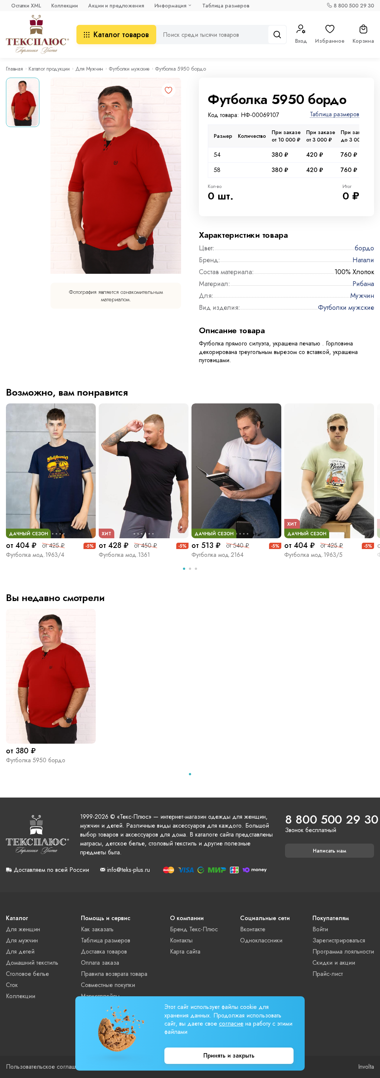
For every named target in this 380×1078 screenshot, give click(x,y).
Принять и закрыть (229, 1055)
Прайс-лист (327, 974)
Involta (366, 1067)
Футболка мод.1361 (124, 555)
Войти (320, 929)
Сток (12, 985)
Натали (363, 260)
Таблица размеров (225, 5)
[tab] (184, 569)
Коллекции (64, 5)
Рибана (363, 284)
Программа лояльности (343, 951)
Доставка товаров (104, 951)
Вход (301, 41)
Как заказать (97, 929)
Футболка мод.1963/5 (313, 555)
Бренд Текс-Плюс (194, 929)
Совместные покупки (108, 985)
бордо (364, 248)
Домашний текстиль (32, 962)
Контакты (181, 940)
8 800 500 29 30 (354, 6)
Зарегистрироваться (338, 940)
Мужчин (362, 296)
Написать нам (329, 850)
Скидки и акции (333, 962)
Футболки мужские (129, 68)
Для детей (20, 951)
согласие (231, 1023)
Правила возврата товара (114, 974)
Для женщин (23, 929)
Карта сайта (185, 951)
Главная (14, 68)
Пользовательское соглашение (47, 1067)
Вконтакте (252, 929)
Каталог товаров (121, 34)
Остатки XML (26, 5)
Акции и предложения (116, 5)
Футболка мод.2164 (217, 555)
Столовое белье (27, 974)
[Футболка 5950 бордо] (51, 676)
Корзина (363, 41)
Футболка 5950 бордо (35, 760)
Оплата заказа (100, 962)
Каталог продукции (49, 68)
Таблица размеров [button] (334, 114)
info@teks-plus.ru (128, 870)
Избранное (329, 41)
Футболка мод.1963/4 (35, 555)
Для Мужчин (89, 68)
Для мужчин (22, 940)
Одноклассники (261, 940)
